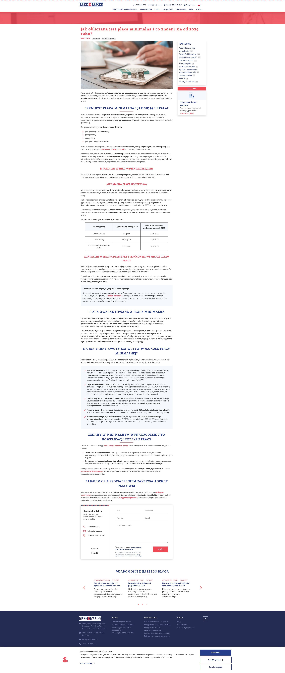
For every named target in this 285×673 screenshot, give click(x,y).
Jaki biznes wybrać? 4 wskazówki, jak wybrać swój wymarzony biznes (106, 585)
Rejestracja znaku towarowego (157, 636)
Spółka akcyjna (187, 75)
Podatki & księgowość (164, 9)
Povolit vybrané (214, 660)
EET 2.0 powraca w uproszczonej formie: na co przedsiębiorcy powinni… (142, 585)
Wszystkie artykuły (187, 48)
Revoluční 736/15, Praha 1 (96, 535)
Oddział (183, 78)
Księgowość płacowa (152, 627)
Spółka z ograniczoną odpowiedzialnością (189, 71)
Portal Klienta (182, 624)
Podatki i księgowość (189, 57)
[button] (84, 587)
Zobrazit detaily (86, 663)
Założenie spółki (187, 60)
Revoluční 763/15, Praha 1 (174, 5)
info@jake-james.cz (156, 5)
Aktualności (185, 51)
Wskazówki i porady (189, 54)
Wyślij (161, 549)
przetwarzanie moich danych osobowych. (128, 548)
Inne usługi (181, 9)
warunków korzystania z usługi (132, 556)
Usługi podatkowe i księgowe (156, 621)
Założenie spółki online (121, 621)
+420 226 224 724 (140, 5)
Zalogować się (190, 5)
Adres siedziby (146, 9)
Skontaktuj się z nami (185, 627)
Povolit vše (215, 652)
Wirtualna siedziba (188, 66)
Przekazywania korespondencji (157, 633)
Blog (191, 9)
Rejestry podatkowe (152, 630)
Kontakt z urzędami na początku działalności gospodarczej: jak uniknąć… (174, 585)
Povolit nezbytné (215, 667)
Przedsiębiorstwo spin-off (122, 633)
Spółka (199, 9)
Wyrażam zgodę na (128, 548)
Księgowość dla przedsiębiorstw (157, 624)
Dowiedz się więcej (187, 113)
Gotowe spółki (186, 63)
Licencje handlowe (188, 81)
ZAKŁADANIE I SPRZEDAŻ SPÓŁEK (125, 9)
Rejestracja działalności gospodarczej (121, 628)
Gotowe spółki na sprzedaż (123, 624)
